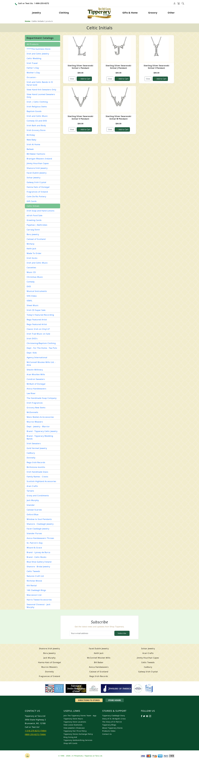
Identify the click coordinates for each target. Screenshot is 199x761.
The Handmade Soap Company (42, 398)
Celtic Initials (33, 206)
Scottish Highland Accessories (41, 481)
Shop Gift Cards (70, 743)
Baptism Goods (34, 111)
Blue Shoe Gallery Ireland (39, 562)
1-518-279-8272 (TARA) (35, 730)
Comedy (31, 281)
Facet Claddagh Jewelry (38, 528)
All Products (33, 44)
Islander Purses (34, 533)
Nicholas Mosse (34, 580)
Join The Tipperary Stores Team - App (80, 715)
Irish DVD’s (32, 338)
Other (171, 12)
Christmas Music (35, 277)
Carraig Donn (33, 229)
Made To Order (34, 253)
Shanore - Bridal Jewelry (38, 566)
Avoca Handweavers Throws (40, 538)
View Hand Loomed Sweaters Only (41, 95)
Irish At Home (33, 144)
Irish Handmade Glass (37, 472)
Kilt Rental (32, 585)
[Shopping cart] (178, 3)
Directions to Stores (89, 700)
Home (27, 21)
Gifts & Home (130, 12)
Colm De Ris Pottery (36, 196)
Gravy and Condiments (38, 495)
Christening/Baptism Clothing (41, 343)
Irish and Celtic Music (37, 116)
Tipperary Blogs (109, 725)
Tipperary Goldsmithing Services (78, 740)
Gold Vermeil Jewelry (37, 448)
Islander (31, 505)
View (72, 78)
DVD (29, 286)
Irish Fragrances (35, 403)
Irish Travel (32, 63)
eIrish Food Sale (34, 215)
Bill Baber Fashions (36, 154)
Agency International (37, 357)
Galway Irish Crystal (36, 182)
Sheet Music (33, 305)
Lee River (31, 393)
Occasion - (32, 77)
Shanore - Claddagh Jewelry (40, 524)
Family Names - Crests (37, 476)
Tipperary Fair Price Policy (75, 731)
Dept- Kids (32, 352)
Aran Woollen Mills (36, 374)
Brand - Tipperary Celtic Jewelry (42, 431)
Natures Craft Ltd (35, 576)
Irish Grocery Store (36, 130)
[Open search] (183, 3)
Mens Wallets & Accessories (40, 417)
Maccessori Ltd (34, 595)
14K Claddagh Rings (36, 590)
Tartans (30, 491)
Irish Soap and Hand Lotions (40, 210)
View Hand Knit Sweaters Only (41, 89)
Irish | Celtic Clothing (37, 102)
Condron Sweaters (36, 379)
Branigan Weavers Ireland (39, 158)
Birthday (31, 135)
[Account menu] (174, 3)
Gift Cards (32, 201)
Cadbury (31, 453)
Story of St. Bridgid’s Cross (114, 719)
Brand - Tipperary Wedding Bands (40, 437)
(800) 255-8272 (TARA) (35, 734)
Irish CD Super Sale (36, 310)
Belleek (30, 149)
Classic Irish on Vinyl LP (38, 329)
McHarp (30, 244)
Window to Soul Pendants (39, 519)
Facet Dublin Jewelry (37, 173)
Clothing (64, 12)
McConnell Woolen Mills (98, 658)
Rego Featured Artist (37, 319)
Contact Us (107, 734)
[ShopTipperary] (99, 12)
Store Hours (114, 700)
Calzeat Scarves (34, 509)
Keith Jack (31, 248)
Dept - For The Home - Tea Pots (42, 348)
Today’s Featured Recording (40, 315)
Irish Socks (32, 258)
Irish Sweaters (34, 443)
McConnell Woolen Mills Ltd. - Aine (41, 363)
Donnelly (31, 457)
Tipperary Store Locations (75, 722)
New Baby (31, 139)
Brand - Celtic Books (36, 557)
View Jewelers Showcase (74, 728)
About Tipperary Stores (112, 728)
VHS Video (32, 296)
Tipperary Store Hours (73, 719)
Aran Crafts (32, 486)
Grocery (152, 12)
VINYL (29, 300)
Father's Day (33, 68)
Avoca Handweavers (36, 388)
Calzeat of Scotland (36, 239)
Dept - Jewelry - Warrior (38, 426)
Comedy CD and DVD (37, 121)
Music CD (31, 272)
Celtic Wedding (34, 58)
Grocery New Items (36, 407)
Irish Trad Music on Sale (38, 334)
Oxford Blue (32, 514)
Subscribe (122, 633)
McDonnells (32, 412)
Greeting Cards (34, 220)
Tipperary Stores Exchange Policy (78, 734)
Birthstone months (36, 467)
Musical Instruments (37, 291)
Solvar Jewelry (33, 177)
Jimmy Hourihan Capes (38, 163)
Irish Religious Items (37, 106)
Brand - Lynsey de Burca (38, 552)
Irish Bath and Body (36, 125)
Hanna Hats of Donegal (38, 187)
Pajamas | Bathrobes (37, 225)
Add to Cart (85, 78)
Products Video (108, 731)
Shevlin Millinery (35, 369)
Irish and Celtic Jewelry (38, 53)
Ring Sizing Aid (70, 737)
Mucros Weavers (35, 422)
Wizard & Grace (34, 547)
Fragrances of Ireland (37, 192)
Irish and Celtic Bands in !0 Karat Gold (40, 83)
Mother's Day (33, 72)
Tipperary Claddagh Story (113, 715)
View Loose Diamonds (73, 725)
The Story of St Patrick (112, 722)
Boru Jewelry (33, 234)
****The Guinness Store (38, 49)
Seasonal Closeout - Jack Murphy (38, 605)
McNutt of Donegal (36, 384)
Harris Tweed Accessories (39, 599)
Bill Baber (98, 662)
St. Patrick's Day (35, 543)
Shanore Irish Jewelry (37, 168)
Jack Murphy (33, 500)
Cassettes (31, 267)
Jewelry (36, 12)
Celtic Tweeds (33, 571)
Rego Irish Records (36, 462)
